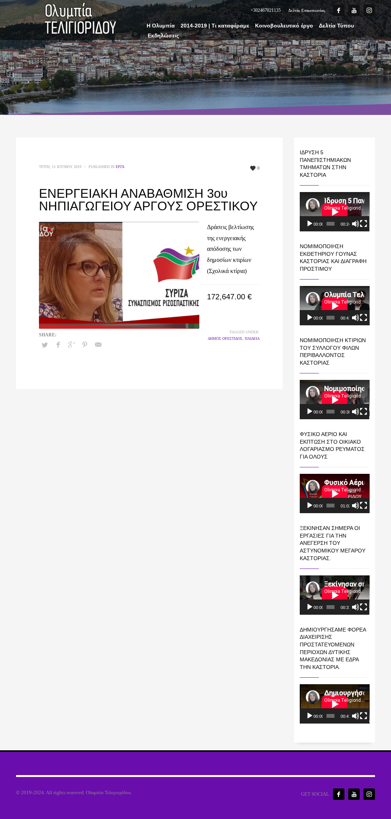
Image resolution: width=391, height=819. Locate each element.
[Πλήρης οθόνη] (363, 224)
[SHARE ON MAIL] (98, 345)
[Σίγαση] (355, 224)
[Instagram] (369, 10)
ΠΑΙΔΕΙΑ (252, 338)
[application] (335, 211)
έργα (120, 167)
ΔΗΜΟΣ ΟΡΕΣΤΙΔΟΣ (225, 338)
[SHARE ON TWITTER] (44, 345)
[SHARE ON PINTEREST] (84, 345)
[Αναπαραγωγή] (309, 224)
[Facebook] (338, 10)
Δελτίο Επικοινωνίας (306, 10)
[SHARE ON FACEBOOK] (58, 345)
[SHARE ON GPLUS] (71, 345)
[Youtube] (354, 10)
